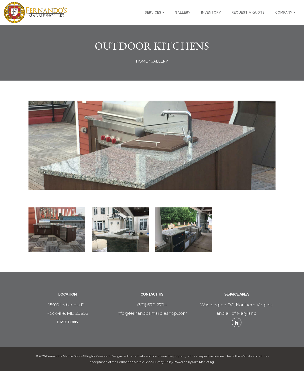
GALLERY (159, 61)
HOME (142, 61)
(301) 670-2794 (152, 304)
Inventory (211, 12)
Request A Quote (248, 12)
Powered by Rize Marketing (194, 362)
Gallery (183, 12)
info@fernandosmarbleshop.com (152, 313)
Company (283, 12)
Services (153, 12)
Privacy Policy (163, 362)
